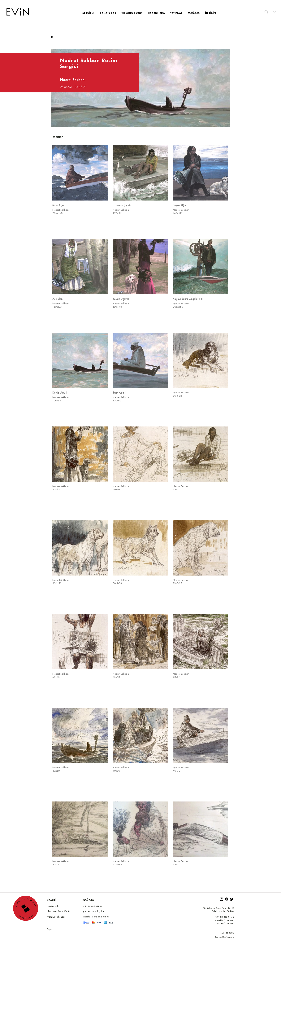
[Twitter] (232, 899)
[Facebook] (227, 899)
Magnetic (230, 937)
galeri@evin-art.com (224, 919)
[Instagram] (221, 899)
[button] (266, 12)
